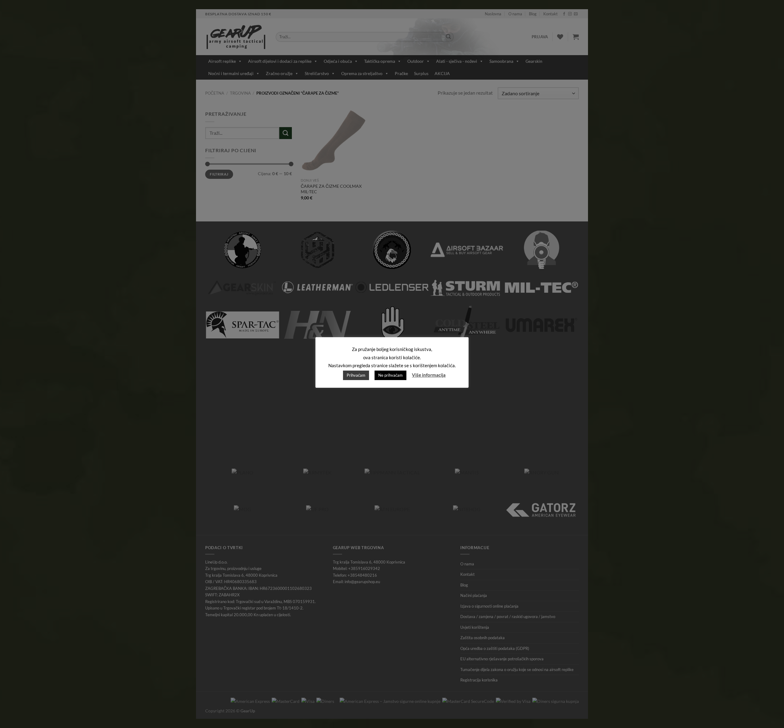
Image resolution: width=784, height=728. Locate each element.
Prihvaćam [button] (356, 375)
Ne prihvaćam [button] (390, 375)
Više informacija (429, 375)
